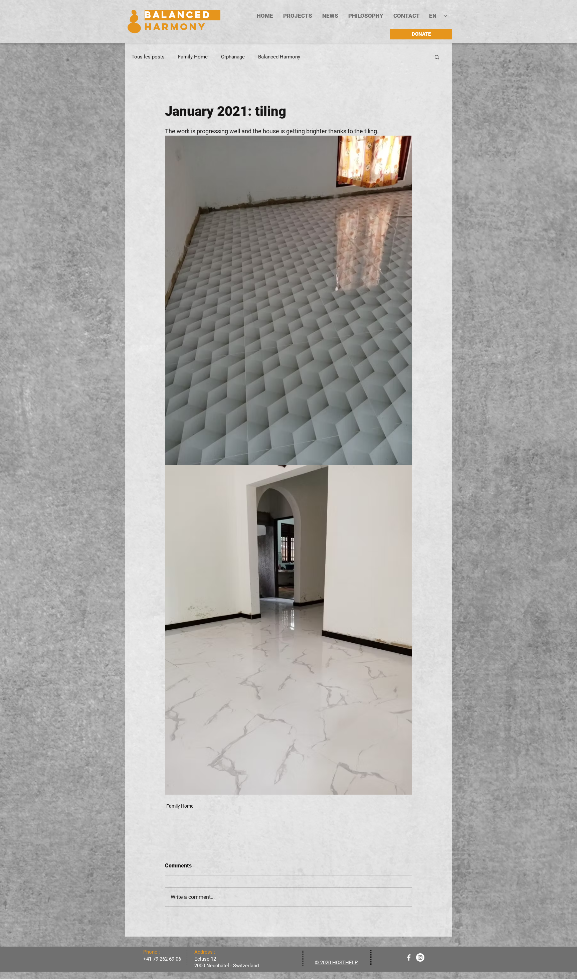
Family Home (193, 57)
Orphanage (233, 57)
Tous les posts (148, 57)
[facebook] (409, 957)
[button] (297, 15)
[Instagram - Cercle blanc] (420, 957)
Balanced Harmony (279, 57)
